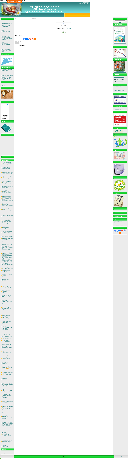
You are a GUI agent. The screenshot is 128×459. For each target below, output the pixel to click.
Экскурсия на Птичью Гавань (7, 188)
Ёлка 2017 (3, 209)
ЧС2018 (3, 292)
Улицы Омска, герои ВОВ (6, 389)
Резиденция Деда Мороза (6, 206)
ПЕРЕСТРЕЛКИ (4, 317)
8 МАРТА (3, 326)
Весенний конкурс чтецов (6, 347)
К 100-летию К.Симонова (6, 167)
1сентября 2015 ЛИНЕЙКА (6, 163)
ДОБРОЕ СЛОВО (5, 348)
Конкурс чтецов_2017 (5, 249)
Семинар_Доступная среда (6, 173)
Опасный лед (4, 379)
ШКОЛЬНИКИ (4, 416)
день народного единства (6, 371)
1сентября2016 (4, 187)
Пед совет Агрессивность (6, 383)
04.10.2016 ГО (4, 193)
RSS (88, 3)
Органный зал (4, 217)
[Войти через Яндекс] (30, 39)
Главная (16, 18)
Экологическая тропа (5, 300)
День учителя (4, 195)
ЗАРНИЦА (3, 271)
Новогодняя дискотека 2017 (6, 210)
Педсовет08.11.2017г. (5, 252)
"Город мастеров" (5, 340)
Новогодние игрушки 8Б (6, 442)
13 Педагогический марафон (7, 200)
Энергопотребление (5, 168)
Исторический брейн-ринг (6, 231)
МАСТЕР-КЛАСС (5, 280)
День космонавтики (5, 227)
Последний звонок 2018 (6, 287)
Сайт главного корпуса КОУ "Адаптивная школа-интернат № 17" (120, 72)
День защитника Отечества (6, 274)
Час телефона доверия (6, 232)
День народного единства (6, 310)
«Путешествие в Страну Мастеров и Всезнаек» (6, 334)
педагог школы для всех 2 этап (7, 369)
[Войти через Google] (33, 39)
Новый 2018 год (4, 267)
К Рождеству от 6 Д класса (6, 440)
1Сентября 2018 (4, 291)
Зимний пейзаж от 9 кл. (6, 441)
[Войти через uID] (24, 39)
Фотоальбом (21, 18)
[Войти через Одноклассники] (35, 39)
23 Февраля (4, 323)
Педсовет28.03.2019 (5, 341)
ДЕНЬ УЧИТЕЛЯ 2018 (5, 296)
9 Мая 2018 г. (4, 286)
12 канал (3, 409)
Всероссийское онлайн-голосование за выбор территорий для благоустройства (120, 44)
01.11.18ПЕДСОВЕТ (5, 314)
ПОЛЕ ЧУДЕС (4, 329)
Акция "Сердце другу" (5, 391)
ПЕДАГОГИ (4, 415)
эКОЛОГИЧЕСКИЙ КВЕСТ (6, 301)
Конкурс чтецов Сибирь (6, 374)
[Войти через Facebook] (28, 39)
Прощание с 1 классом (6, 290)
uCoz (121, 456)
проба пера (4, 353)
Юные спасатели (5, 285)
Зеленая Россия (4, 191)
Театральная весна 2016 (6, 176)
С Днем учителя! (5, 164)
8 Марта (3, 275)
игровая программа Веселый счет (7, 395)
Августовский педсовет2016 (6, 186)
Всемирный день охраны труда (7, 172)
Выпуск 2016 (4, 182)
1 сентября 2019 (4, 357)
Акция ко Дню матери (5, 204)
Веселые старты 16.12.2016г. (7, 205)
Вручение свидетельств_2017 (7, 238)
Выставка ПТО (4, 405)
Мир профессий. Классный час (7, 276)
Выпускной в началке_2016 (6, 183)
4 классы (3, 445)
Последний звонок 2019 (6, 352)
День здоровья (4, 223)
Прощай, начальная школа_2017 (7, 236)
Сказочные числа (5, 318)
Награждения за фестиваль (6, 422)
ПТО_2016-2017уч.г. (5, 220)
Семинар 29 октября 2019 (6, 367)
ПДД (2, 216)
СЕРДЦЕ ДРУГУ (4, 322)
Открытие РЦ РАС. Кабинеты (7, 215)
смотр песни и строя (5, 394)
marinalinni (69, 28)
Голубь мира (4, 190)
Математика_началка (5, 270)
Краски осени (4, 306)
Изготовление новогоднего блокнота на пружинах (6, 427)
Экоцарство (4, 363)
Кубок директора (5, 402)
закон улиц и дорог (5, 359)
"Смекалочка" (4, 397)
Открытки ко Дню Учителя (6, 297)
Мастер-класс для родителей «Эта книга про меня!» (7, 254)
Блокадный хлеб (4, 386)
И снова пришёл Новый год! (6, 435)
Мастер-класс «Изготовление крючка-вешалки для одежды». (7, 332)
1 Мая (3, 226)
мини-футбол (4, 362)
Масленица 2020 (5, 398)
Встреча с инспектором (6, 192)
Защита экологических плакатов (7, 247)
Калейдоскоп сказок (5, 380)
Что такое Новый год (5, 265)
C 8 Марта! (4, 169)
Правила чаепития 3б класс (6, 425)
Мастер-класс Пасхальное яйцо (7, 406)
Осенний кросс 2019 (5, 358)
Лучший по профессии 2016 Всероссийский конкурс (6, 197)
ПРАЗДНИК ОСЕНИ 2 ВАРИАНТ (7, 302)
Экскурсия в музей (5, 201)
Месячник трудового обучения (7, 401)
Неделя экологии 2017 (5, 246)
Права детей (4, 378)
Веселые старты (5, 178)
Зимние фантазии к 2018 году (7, 264)
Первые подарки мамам (6, 419)
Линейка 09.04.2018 (5, 279)
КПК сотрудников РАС (5, 263)
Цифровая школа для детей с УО (120, 159)
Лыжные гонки (4, 400)
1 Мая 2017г (4, 228)
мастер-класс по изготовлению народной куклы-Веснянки (7, 337)
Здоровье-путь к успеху (6, 281)
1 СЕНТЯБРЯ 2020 (5, 408)
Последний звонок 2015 (6, 162)
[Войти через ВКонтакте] (26, 39)
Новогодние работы (5, 434)
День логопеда (4, 375)
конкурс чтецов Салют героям (7, 390)
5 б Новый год (4, 446)
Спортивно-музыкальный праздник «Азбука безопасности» (7, 411)
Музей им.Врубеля (5, 208)
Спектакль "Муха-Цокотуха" (6, 181)
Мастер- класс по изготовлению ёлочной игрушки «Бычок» (7, 424)
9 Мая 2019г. (4, 351)
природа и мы (4, 364)
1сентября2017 (4, 239)
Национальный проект (5, 368)
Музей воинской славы (6, 233)
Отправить (22, 45)
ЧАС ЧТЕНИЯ (4, 346)
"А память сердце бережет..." (7, 321)
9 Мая (3, 177)
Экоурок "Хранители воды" (6, 171)
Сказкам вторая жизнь (6, 295)
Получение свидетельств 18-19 (7, 355)
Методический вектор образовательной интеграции (7, 99)
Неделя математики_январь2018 (7, 268)
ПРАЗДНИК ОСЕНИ (5, 307)
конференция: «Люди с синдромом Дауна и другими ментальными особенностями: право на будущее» (7, 260)
